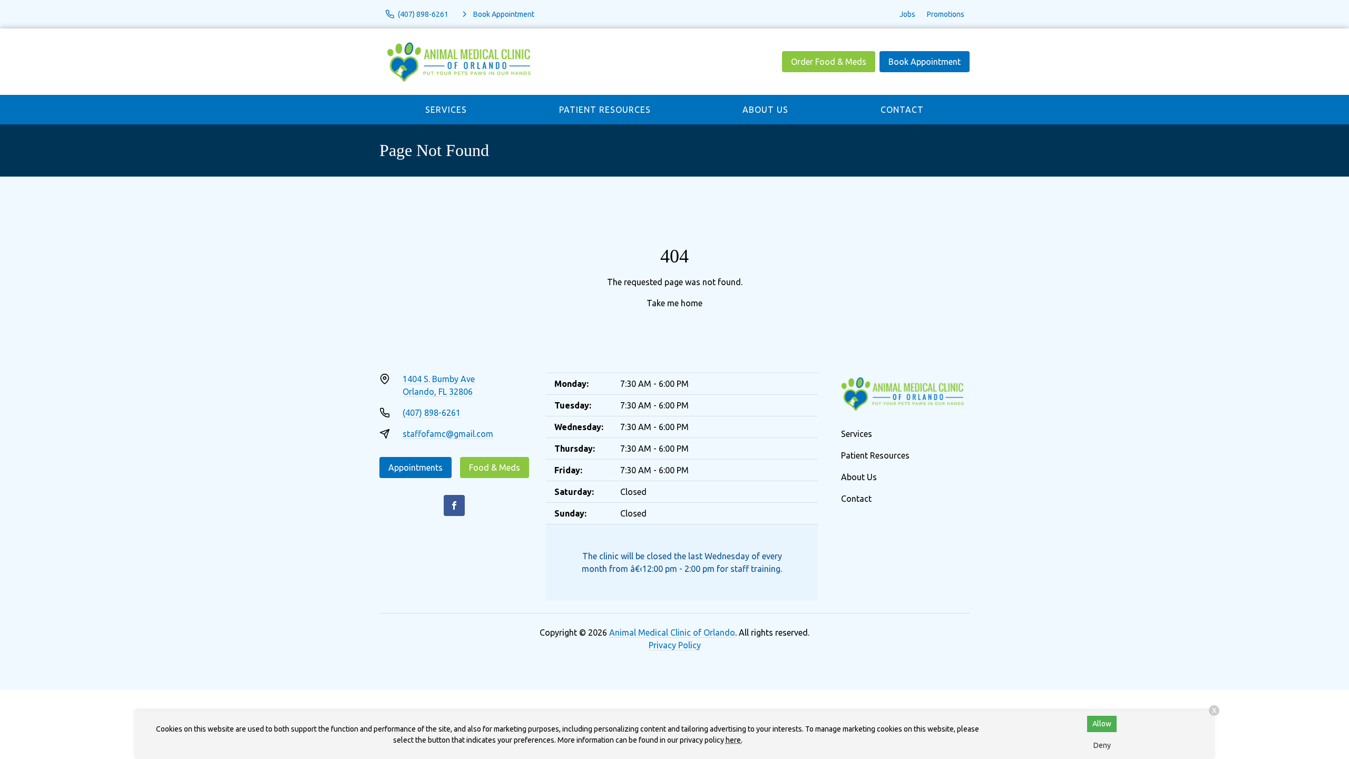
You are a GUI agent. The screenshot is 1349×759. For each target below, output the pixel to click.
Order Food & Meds (828, 61)
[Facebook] (454, 505)
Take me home (674, 303)
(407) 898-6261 (432, 412)
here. (734, 740)
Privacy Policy (675, 645)
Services (446, 109)
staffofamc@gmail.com (448, 434)
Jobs (907, 14)
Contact (902, 109)
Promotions (945, 14)
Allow (1101, 723)
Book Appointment (924, 61)
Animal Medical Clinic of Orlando (672, 632)
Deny (1102, 745)
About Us (765, 109)
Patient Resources (605, 109)
